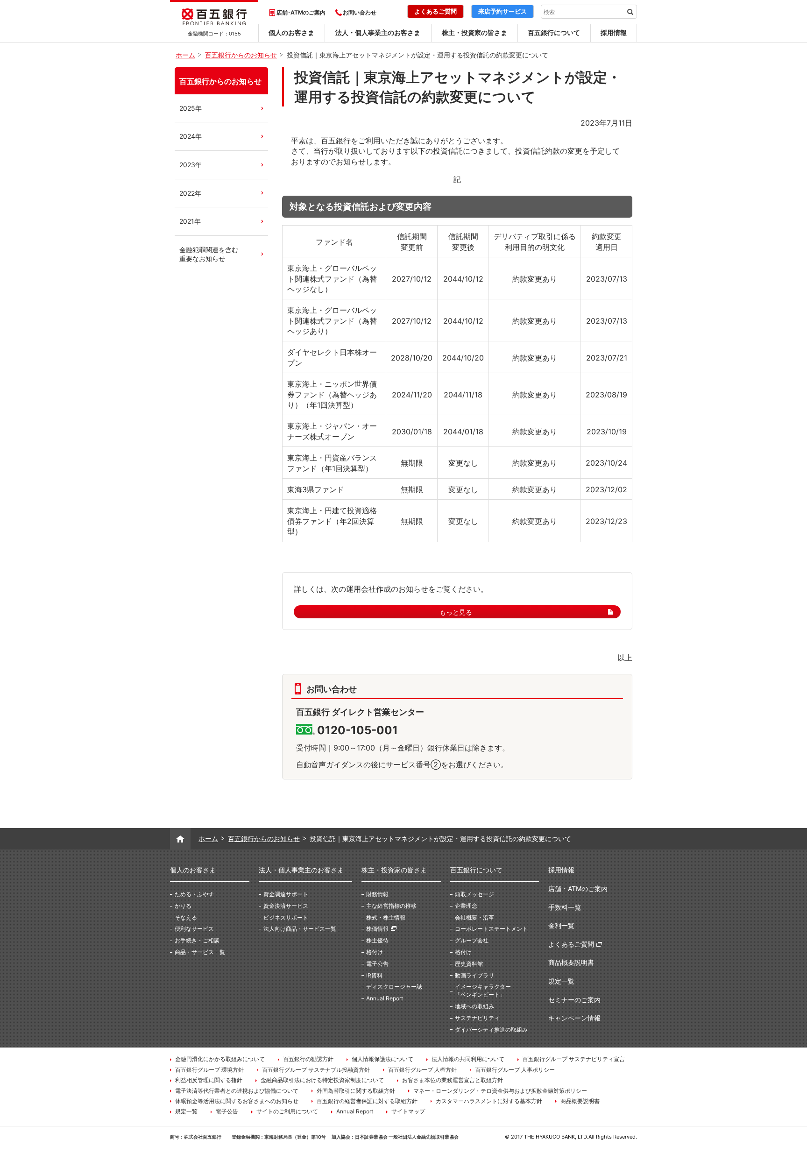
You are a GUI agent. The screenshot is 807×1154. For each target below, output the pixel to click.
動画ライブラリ (474, 975)
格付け (374, 952)
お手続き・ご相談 (197, 940)
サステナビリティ (477, 1017)
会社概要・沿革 (474, 917)
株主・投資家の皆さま (474, 32)
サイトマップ (408, 1111)
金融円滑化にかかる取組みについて (220, 1058)
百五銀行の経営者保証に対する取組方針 (367, 1100)
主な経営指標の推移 (391, 905)
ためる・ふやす (194, 894)
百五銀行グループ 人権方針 (422, 1069)
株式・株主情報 (385, 917)
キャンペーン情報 (574, 1018)
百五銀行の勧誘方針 (308, 1058)
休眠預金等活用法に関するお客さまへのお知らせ (236, 1100)
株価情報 (377, 928)
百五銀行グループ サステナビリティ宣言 (574, 1058)
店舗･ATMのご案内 (301, 12)
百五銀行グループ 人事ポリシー (515, 1069)
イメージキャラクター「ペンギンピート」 (483, 990)
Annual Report (384, 998)
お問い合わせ (359, 12)
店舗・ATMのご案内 (578, 888)
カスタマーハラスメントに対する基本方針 (489, 1100)
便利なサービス (194, 928)
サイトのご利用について (287, 1111)
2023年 (190, 165)
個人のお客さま (291, 32)
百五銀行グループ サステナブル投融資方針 (316, 1069)
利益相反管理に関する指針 (208, 1079)
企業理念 (466, 905)
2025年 (190, 108)
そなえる (186, 917)
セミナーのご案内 (574, 1000)
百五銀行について (554, 32)
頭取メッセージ (474, 894)
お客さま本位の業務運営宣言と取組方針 (452, 1079)
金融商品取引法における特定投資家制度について (322, 1079)
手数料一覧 (564, 907)
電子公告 (377, 963)
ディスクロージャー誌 (394, 986)
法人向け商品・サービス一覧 (299, 928)
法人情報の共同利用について (468, 1058)
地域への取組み (474, 1006)
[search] (630, 12)
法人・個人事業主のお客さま (377, 32)
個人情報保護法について (382, 1058)
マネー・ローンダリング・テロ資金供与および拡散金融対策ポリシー (500, 1090)
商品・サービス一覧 (200, 952)
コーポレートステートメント (491, 928)
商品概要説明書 (571, 962)
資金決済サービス (285, 905)
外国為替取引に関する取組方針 (356, 1090)
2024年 (190, 136)
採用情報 (614, 32)
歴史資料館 (469, 963)
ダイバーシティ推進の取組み (491, 1029)
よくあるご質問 (571, 944)
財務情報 (377, 894)
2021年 (190, 221)
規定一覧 (561, 981)
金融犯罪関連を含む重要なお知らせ (208, 254)
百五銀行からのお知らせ (220, 81)
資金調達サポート (285, 894)
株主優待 (377, 940)
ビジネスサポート (285, 917)
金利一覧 (561, 925)
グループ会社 (471, 940)
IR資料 (374, 975)
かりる (183, 905)
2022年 (190, 193)
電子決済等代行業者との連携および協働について (236, 1090)
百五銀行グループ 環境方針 (209, 1069)
